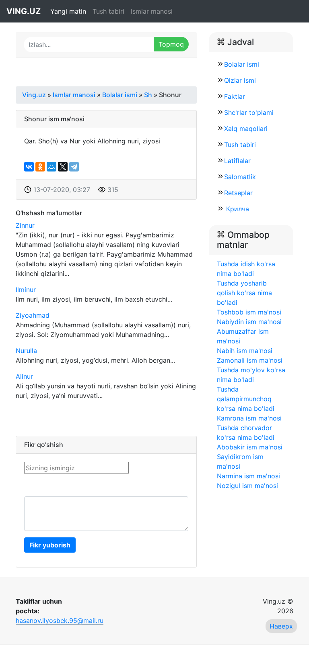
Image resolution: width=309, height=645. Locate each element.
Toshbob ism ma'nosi (249, 312)
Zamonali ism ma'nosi (249, 360)
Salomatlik (240, 177)
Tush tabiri (108, 11)
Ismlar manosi (152, 11)
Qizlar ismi (240, 80)
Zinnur (25, 225)
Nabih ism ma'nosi (244, 351)
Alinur (24, 376)
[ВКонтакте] (29, 166)
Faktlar (234, 96)
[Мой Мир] (51, 166)
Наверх (281, 626)
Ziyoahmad (32, 315)
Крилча (236, 209)
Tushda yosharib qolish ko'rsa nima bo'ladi (244, 292)
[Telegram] (74, 166)
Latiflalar (237, 161)
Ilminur (26, 290)
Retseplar (238, 193)
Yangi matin (68, 11)
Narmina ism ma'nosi (248, 476)
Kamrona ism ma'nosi (249, 418)
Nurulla (26, 351)
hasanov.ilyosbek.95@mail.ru (59, 620)
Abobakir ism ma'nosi (249, 447)
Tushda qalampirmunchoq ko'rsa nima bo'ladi (245, 398)
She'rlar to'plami (249, 112)
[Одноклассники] (40, 166)
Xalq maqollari (246, 129)
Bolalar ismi (241, 64)
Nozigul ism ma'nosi (247, 486)
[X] (63, 166)
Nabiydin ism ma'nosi (249, 322)
